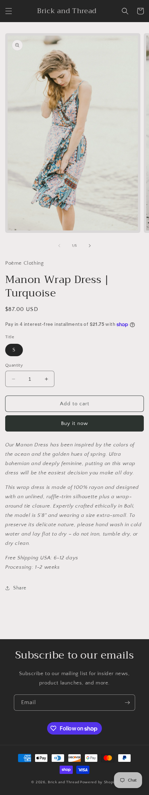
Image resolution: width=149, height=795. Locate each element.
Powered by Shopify (99, 782)
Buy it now (74, 423)
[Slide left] (59, 245)
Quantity (14, 365)
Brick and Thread (63, 782)
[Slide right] (89, 245)
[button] (8, 11)
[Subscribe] (127, 702)
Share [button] (19, 588)
